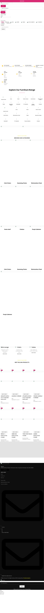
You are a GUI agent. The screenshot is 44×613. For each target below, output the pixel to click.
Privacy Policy (28, 589)
